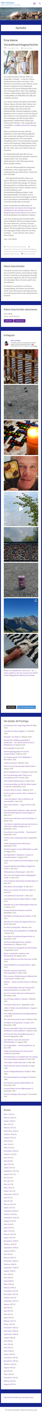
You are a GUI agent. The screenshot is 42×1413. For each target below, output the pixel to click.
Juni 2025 (7, 1124)
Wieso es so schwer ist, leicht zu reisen (18, 890)
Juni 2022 (7, 1181)
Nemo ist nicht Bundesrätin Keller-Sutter (19, 766)
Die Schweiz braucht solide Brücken (17, 1083)
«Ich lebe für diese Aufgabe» (15, 731)
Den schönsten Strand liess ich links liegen (20, 881)
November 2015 (10, 1361)
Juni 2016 (7, 1344)
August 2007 (8, 1384)
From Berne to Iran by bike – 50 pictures (19, 832)
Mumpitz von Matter (12, 737)
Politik (23, 247)
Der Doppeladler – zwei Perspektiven (18, 1045)
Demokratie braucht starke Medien (17, 899)
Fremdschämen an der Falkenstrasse (17, 1089)
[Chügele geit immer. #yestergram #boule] (21, 402)
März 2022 (8, 1188)
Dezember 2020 (10, 1211)
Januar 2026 (8, 1121)
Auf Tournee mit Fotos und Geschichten (19, 818)
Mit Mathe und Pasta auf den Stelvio (17, 916)
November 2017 (10, 1294)
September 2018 (10, 1268)
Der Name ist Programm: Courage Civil (18, 1023)
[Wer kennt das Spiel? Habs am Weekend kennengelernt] (21, 437)
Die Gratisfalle (9, 748)
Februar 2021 (9, 1204)
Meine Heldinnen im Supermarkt (16, 965)
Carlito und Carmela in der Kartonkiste (18, 861)
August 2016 (8, 1338)
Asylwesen (15, 249)
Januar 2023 (8, 1168)
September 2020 (10, 1218)
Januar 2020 (8, 1238)
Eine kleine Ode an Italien (13, 887)
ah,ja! (35, 1410)
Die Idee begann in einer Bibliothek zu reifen (21, 849)
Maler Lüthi (13, 251)
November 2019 (10, 1241)
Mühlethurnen (23, 251)
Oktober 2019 (9, 1244)
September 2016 (10, 1334)
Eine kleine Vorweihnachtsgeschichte (18, 936)
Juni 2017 (7, 1311)
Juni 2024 (7, 1144)
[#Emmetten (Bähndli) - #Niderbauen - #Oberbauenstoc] (21, 615)
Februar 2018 (8, 1288)
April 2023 (8, 1164)
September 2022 (10, 1171)
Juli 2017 (7, 1308)
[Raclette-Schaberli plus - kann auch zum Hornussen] (21, 473)
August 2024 (8, 1138)
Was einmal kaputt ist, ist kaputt (16, 1077)
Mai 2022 (7, 1184)
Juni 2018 (7, 1274)
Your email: (8, 314)
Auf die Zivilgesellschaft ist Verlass (17, 1071)
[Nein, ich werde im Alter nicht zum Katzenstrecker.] (21, 651)
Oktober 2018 (9, 1264)
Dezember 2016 (10, 1328)
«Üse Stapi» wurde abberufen (15, 1062)
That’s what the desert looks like (16, 1066)
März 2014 (8, 1374)
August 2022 (8, 1174)
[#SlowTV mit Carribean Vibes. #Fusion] (21, 509)
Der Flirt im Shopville (12, 927)
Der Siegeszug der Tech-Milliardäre (17, 757)
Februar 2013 (8, 1381)
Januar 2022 (8, 1191)
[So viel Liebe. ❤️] (21, 544)
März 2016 (8, 1351)
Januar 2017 (8, 1324)
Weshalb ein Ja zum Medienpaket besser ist (20, 905)
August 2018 (8, 1271)
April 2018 (7, 1281)
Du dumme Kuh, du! (11, 1005)
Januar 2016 (8, 1354)
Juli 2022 (7, 1178)
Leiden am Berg (10, 763)
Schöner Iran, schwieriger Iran (15, 838)
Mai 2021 (7, 1201)
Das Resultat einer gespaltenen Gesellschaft (20, 931)
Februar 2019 (8, 1258)
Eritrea (6, 251)
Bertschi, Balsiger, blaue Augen (15, 1094)
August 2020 (8, 1221)
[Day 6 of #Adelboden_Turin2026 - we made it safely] (21, 686)
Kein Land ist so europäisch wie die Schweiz (20, 948)
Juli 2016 (7, 1341)
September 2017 (10, 1301)
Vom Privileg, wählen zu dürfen (16, 999)
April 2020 (8, 1228)
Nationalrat (33, 251)
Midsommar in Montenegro (14, 872)
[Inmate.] (21, 366)
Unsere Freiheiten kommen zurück (17, 910)
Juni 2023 (7, 1158)
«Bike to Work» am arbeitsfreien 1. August (20, 1008)
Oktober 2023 (9, 1154)
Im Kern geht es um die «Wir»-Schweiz (19, 793)
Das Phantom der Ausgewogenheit (17, 725)
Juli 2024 (7, 1141)
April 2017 (7, 1318)
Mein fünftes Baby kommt (14, 781)
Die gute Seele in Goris (12, 790)
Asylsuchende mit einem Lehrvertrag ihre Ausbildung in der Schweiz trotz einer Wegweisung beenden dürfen (20, 210)
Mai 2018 (7, 1278)
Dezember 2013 (10, 1378)
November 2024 (10, 1131)
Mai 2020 (7, 1224)
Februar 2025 (9, 1128)
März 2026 (8, 1114)
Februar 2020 (9, 1234)
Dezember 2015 (10, 1358)
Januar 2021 (8, 1208)
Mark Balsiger (7, 2)
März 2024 (8, 1148)
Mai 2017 (7, 1314)
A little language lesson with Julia (16, 843)
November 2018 (10, 1261)
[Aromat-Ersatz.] (21, 580)
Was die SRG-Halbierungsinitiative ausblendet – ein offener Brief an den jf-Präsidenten (19, 742)
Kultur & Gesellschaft (13, 247)
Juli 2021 (7, 1198)
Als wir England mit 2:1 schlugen (16, 772)
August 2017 (8, 1304)
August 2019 (8, 1251)
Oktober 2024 (9, 1134)
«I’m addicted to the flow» (14, 896)
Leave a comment (29, 254)
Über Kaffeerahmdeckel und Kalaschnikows (20, 1014)
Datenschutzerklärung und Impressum (18, 1397)
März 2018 (8, 1284)
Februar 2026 (9, 1118)
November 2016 (10, 1331)
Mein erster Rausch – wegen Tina (16, 805)
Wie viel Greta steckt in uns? (14, 1019)
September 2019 (10, 1248)
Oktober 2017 (9, 1298)
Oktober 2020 (9, 1214)
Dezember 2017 (10, 1291)
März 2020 (8, 1231)
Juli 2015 (7, 1371)
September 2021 (10, 1194)
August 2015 (8, 1368)
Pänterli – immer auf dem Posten (16, 982)
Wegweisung (14, 254)
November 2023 (10, 1151)
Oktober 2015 (9, 1364)
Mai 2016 (7, 1348)
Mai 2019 (7, 1254)
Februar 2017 (8, 1321)
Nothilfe (6, 254)
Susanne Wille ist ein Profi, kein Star (17, 959)
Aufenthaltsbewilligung (28, 249)
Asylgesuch (8, 249)
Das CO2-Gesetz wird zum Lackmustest (19, 993)
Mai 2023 (7, 1161)
